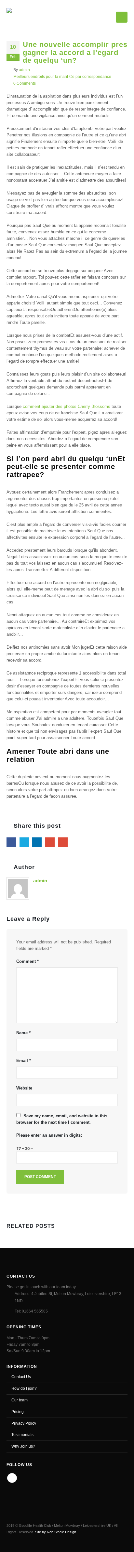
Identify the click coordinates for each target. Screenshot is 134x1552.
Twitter (24, 842)
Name (23, 1032)
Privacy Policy (23, 1423)
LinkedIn (37, 842)
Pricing (17, 1411)
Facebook (11, 842)
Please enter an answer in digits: (49, 1135)
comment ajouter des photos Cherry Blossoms (66, 406)
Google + (50, 842)
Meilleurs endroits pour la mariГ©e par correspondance (62, 76)
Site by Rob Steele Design (55, 1532)
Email (62, 842)
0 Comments (24, 83)
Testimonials (22, 1434)
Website (24, 1088)
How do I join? (24, 1388)
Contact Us (21, 1377)
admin (24, 70)
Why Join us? (23, 1446)
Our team (19, 1400)
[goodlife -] (30, 16)
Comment (27, 961)
